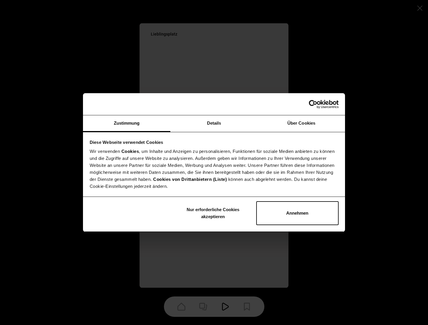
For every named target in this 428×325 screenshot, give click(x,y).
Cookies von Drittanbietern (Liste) (190, 179)
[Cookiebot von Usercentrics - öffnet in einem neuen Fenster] (313, 104)
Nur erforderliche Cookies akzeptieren (213, 213)
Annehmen (297, 213)
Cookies (130, 151)
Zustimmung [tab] (127, 123)
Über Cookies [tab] (301, 123)
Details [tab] (214, 123)
